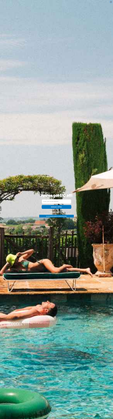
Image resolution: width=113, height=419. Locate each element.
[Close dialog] (111, 2)
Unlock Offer (56, 207)
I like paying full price (56, 212)
